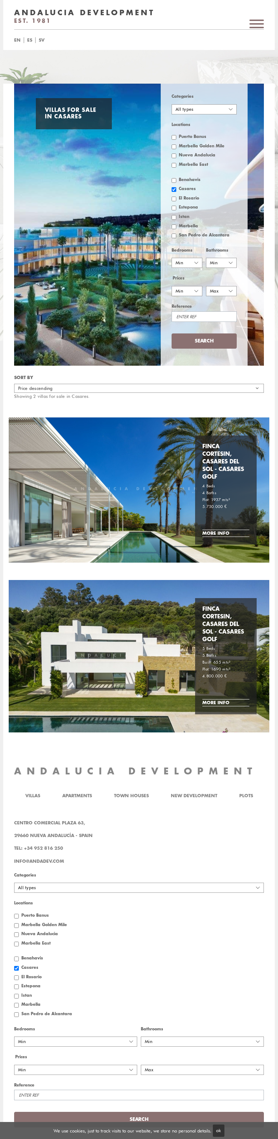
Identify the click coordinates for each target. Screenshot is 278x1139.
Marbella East (193, 165)
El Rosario (189, 198)
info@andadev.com (39, 861)
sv (42, 40)
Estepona (188, 207)
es (29, 40)
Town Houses (131, 796)
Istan (184, 217)
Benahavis (190, 180)
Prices (179, 278)
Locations (181, 125)
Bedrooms (182, 250)
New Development (194, 796)
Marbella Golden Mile (201, 146)
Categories (183, 96)
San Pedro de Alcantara (204, 235)
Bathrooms (217, 250)
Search (148, 40)
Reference (182, 306)
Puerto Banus (192, 137)
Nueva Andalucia (197, 155)
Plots (246, 796)
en (17, 40)
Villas (32, 796)
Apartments (77, 796)
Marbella (188, 226)
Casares (187, 189)
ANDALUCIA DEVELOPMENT (135, 771)
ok (218, 1130)
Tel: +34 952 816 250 (38, 848)
